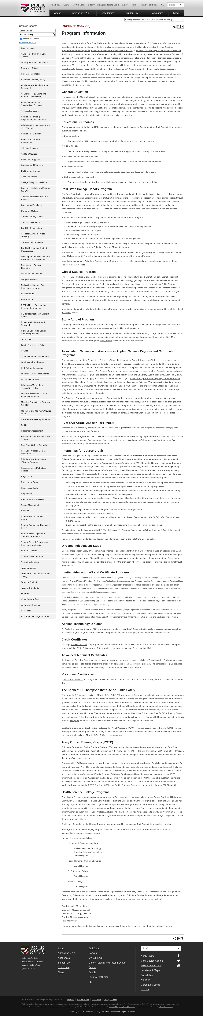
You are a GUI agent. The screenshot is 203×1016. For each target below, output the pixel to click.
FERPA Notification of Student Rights (35, 315)
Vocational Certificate (73, 679)
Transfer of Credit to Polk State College (35, 575)
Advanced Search (27, 43)
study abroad (106, 341)
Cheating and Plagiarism (32, 165)
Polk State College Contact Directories (33, 452)
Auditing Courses (29, 154)
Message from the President (34, 62)
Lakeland (39, 961)
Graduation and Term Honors (35, 357)
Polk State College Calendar (34, 445)
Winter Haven (28, 961)
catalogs (74, 1012)
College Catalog (110, 999)
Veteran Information (151, 965)
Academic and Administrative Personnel (34, 86)
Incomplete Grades (30, 379)
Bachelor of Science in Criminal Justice (93, 382)
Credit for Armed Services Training (33, 235)
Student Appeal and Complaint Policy (35, 526)
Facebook (178, 956)
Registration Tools (29, 488)
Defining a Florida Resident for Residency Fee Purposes (35, 258)
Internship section (117, 539)
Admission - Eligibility (31, 134)
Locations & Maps (150, 970)
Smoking (25, 511)
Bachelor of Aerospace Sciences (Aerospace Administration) (145, 382)
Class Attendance (29, 177)
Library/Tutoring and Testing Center (103, 5)
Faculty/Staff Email (149, 5)
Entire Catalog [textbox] (26, 31)
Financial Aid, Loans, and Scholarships (33, 323)
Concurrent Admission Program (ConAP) (36, 189)
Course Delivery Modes (32, 217)
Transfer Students (29, 582)
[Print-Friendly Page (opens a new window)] (178, 26)
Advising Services (29, 148)
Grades (24, 351)
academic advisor (163, 824)
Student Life (132, 13)
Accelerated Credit (29, 111)
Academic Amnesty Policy (33, 80)
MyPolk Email (79, 5)
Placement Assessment (32, 431)
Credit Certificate (79, 644)
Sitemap (70, 999)
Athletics (145, 980)
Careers (145, 989)
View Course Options (152, 960)
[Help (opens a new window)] (182, 26)
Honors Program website (73, 265)
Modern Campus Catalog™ (123, 1012)
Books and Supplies (30, 159)
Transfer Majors (28, 568)
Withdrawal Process (30, 605)
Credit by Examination (31, 228)
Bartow (25, 965)
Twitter (178, 960)
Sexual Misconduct (30, 505)
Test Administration (30, 562)
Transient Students (30, 588)
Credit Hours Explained (32, 242)
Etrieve (125, 5)
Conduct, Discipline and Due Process (34, 198)
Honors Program (139, 252)
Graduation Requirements (33, 362)
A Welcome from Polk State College (34, 55)
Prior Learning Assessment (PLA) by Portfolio (33, 460)
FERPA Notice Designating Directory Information (33, 306)
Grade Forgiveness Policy (33, 345)
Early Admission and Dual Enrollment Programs (33, 286)
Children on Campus (30, 171)
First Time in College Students (35, 616)
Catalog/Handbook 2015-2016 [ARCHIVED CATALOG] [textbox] (148, 20)
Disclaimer (96, 999)
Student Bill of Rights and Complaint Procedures (33, 535)
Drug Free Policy (29, 279)
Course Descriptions (30, 222)
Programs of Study (30, 68)
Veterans (25, 594)
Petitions (25, 425)
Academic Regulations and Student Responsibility (33, 95)
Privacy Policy (83, 999)
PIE (162, 5)
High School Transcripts (32, 368)
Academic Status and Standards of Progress (31, 103)
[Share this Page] (174, 26)
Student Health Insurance (33, 556)
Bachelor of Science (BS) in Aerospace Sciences (158, 50)
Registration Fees (29, 482)
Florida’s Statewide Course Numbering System (33, 332)
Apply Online (148, 956)
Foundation (147, 975)
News (176, 13)
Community (157, 13)
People (134, 5)
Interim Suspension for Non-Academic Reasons (34, 395)
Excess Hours (27, 294)
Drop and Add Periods (31, 274)
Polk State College (32, 8)
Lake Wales (35, 965)
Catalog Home (28, 48)
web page (74, 721)
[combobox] (154, 19)
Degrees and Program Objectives (31, 266)
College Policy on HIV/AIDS (34, 182)
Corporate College (29, 211)
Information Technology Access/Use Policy (32, 386)
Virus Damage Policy (31, 599)
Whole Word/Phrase (31, 39)
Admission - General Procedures (30, 141)
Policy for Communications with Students (35, 437)
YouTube (178, 965)
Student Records (29, 551)
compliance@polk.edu (127, 1007)
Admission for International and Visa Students (35, 126)
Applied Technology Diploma (78, 629)
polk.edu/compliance (165, 1007)
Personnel (26, 611)
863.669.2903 (113, 1007)
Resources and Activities (32, 499)
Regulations (26, 493)
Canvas (66, 5)
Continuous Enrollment (32, 205)
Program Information (31, 74)
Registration (26, 476)
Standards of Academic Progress (32, 518)
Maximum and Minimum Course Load (36, 412)
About (57, 13)
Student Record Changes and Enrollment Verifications (35, 543)
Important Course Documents (35, 374)
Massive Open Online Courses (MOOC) (35, 403)
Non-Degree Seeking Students (35, 419)
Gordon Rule (27, 339)
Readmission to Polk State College (33, 469)
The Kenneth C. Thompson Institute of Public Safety (86, 695)
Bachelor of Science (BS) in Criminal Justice (111, 50)
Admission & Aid (80, 13)
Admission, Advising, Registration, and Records (33, 118)
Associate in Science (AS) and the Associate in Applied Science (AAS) (120, 360)
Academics (108, 13)
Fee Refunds (27, 299)
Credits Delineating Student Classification (34, 249)
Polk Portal (55, 5)
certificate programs (74, 364)
